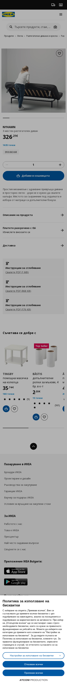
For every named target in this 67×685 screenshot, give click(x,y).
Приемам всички (33, 672)
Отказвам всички (33, 664)
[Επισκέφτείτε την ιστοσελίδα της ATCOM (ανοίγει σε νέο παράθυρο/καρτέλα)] (33, 680)
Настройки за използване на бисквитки (32, 655)
